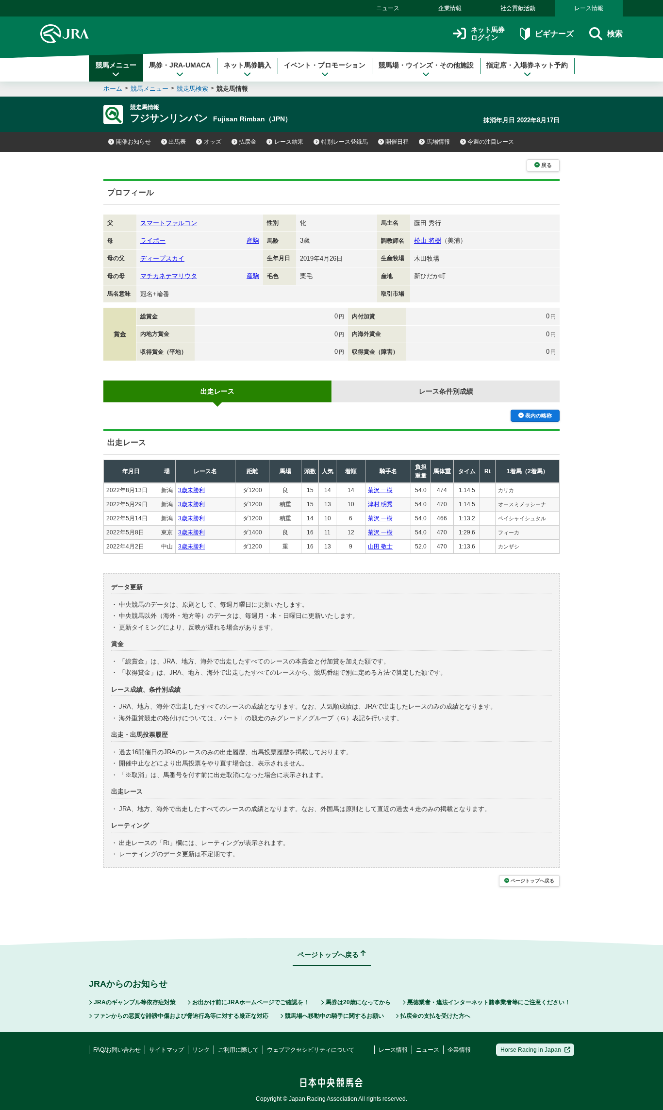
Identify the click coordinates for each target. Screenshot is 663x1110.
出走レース (217, 391)
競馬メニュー (116, 65)
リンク (201, 1049)
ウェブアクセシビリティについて (310, 1049)
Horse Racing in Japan (530, 1049)
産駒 (253, 240)
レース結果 (288, 141)
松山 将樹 (427, 240)
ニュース (387, 8)
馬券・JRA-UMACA (180, 65)
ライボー (153, 240)
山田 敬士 (380, 546)
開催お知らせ (133, 141)
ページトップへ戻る (532, 880)
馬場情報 (438, 141)
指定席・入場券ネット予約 (527, 65)
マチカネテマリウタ (168, 276)
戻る (546, 165)
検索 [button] (615, 34)
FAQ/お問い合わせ (117, 1049)
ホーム (112, 88)
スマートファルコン (168, 223)
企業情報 (450, 8)
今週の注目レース (490, 141)
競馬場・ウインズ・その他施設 (426, 65)
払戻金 (247, 141)
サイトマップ (166, 1049)
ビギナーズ (554, 34)
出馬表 (177, 141)
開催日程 (397, 141)
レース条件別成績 (446, 391)
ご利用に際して (238, 1049)
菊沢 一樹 (380, 490)
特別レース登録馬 (344, 141)
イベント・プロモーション (324, 65)
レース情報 (588, 8)
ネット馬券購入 (247, 65)
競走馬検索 (192, 88)
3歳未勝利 (191, 490)
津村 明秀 (380, 504)
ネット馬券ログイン (488, 34)
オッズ (212, 141)
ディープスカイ (162, 258)
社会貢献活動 (517, 8)
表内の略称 (538, 415)
